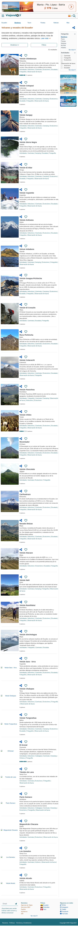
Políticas (12, 923)
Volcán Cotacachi (27, 360)
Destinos (18, 22)
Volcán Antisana (27, 220)
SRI (22, 913)
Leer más (45, 38)
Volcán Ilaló (25, 580)
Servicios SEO (25, 907)
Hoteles (63, 47)
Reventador (25, 442)
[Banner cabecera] (39, 6)
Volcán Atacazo (26, 553)
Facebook (64, 911)
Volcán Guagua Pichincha (31, 278)
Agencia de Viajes (26, 905)
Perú (44, 909)
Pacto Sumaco (26, 797)
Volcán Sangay (26, 115)
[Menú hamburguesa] (4, 15)
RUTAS (63, 45)
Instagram (64, 907)
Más (68, 22)
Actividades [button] (65, 52)
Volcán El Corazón (27, 308)
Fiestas (43, 22)
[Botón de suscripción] (16, 904)
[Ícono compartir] (74, 27)
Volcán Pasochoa (27, 390)
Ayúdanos (24, 911)
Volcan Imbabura (27, 249)
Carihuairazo (25, 494)
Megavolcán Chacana (29, 824)
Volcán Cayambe (27, 193)
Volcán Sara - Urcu (28, 662)
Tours (29, 22)
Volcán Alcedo (26, 878)
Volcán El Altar (26, 168)
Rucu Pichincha (26, 335)
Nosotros (5, 923)
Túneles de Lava (27, 772)
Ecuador (4, 22)
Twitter (63, 909)
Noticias (56, 22)
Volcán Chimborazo (28, 59)
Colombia (46, 907)
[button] (70, 16)
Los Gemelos (25, 851)
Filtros (44, 45)
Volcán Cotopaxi (27, 86)
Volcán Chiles (25, 415)
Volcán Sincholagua (28, 635)
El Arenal (23, 745)
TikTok (63, 905)
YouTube (65, 913)
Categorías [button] (65, 34)
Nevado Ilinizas (26, 524)
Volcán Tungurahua (28, 718)
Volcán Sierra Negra (28, 142)
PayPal (23, 909)
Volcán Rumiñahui (27, 605)
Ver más (71, 50)
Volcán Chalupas (27, 689)
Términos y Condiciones (23, 923)
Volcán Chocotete (27, 469)
